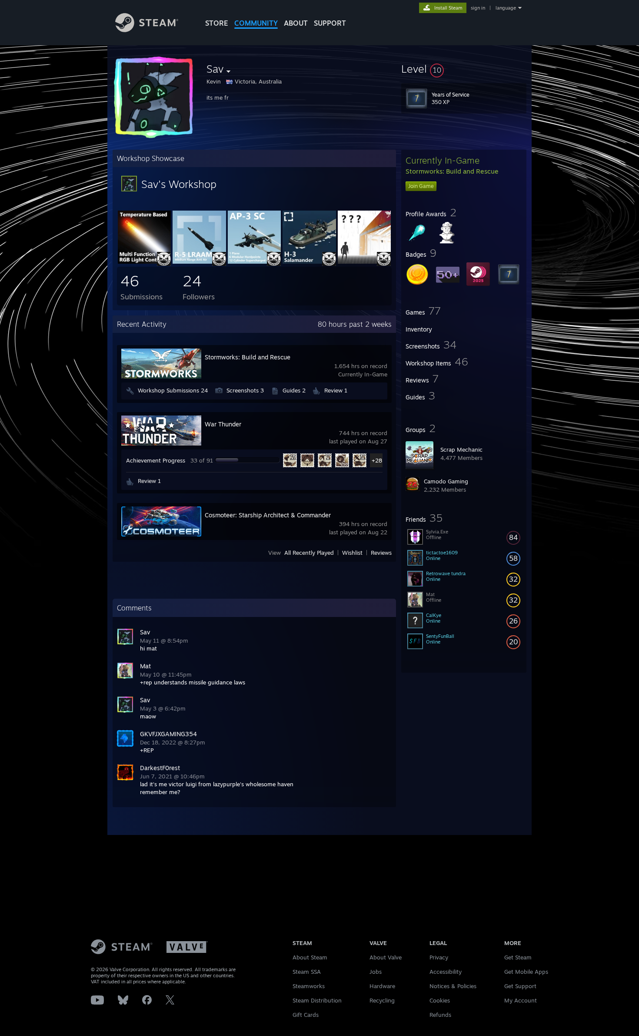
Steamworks (309, 985)
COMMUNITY (256, 23)
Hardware (382, 985)
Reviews (381, 553)
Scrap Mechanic (461, 449)
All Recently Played (309, 553)
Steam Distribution (317, 1000)
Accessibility (445, 971)
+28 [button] (377, 460)
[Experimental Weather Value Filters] (364, 261)
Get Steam (518, 957)
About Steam (310, 957)
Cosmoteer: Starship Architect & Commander (268, 515)
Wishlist (352, 553)
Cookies (439, 1000)
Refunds (440, 1014)
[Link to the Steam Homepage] (146, 30)
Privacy (438, 957)
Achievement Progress (155, 460)
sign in (478, 8)
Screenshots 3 (245, 390)
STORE (216, 23)
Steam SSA (307, 971)
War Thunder (223, 424)
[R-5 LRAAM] (199, 261)
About (296, 23)
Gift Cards (306, 1014)
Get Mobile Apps (526, 971)
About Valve (385, 957)
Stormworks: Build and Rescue (247, 357)
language (506, 8)
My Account (520, 1000)
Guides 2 (294, 390)
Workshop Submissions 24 (173, 390)
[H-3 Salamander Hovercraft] (309, 261)
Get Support (520, 985)
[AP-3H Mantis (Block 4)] (254, 261)
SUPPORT (330, 23)
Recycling (382, 1000)
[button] (463, 68)
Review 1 (335, 390)
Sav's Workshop (178, 184)
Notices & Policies (452, 985)
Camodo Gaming (446, 481)
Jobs (375, 971)
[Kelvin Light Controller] (144, 261)
